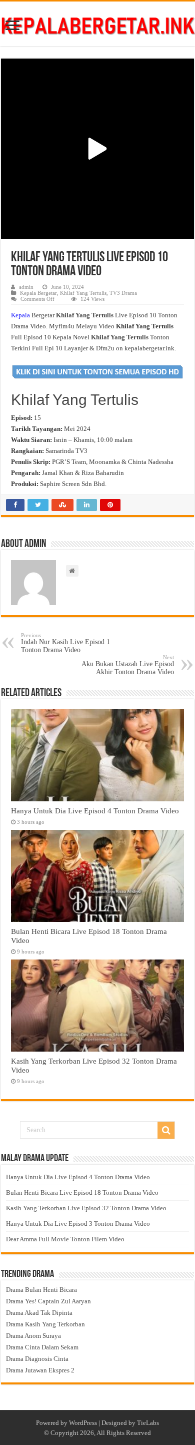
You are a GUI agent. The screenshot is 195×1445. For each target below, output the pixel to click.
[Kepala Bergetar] (97, 24)
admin (26, 287)
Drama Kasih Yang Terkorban (45, 1324)
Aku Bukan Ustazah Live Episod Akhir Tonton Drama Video (128, 665)
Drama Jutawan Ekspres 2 (40, 1370)
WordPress (83, 1422)
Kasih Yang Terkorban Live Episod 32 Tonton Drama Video (86, 1208)
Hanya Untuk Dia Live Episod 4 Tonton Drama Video (95, 810)
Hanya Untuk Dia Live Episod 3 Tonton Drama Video (78, 1223)
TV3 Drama (123, 293)
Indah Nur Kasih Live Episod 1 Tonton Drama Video (65, 643)
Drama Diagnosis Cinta (37, 1358)
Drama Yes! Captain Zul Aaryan (48, 1301)
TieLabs (148, 1422)
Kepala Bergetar (38, 293)
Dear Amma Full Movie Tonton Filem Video (65, 1239)
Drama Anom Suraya (33, 1335)
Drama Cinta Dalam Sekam (42, 1347)
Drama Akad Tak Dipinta (39, 1312)
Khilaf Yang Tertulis (83, 293)
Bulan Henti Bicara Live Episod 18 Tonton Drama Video (82, 1192)
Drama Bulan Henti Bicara (41, 1289)
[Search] (166, 1130)
